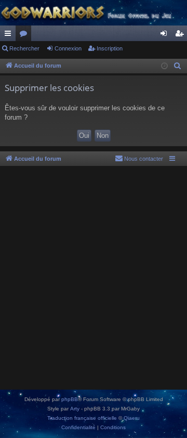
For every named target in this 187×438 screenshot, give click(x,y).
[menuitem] (177, 66)
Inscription (110, 48)
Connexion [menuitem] (165, 35)
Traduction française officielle (82, 418)
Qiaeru (132, 418)
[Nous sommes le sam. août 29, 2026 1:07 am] (164, 66)
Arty (74, 408)
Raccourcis (10, 35)
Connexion (68, 48)
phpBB (69, 399)
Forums (25, 35)
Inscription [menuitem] (181, 35)
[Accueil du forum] (93, 12)
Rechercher (24, 48)
